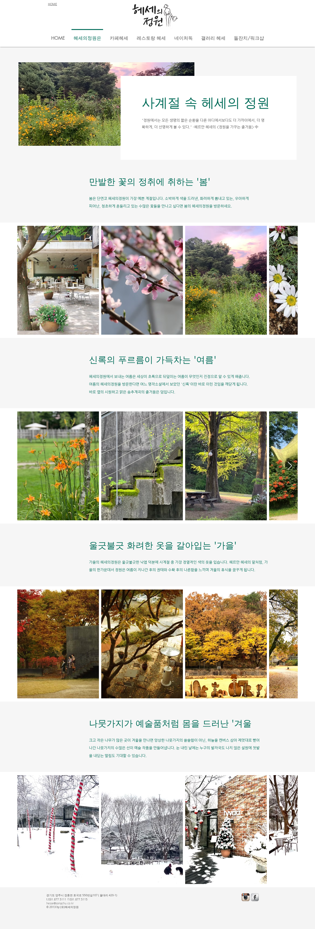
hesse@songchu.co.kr (60, 903)
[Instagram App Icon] (246, 897)
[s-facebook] (255, 897)
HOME (52, 4)
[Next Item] (289, 280)
